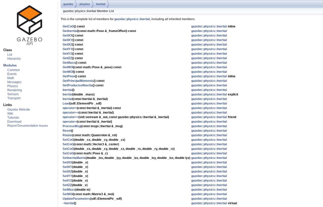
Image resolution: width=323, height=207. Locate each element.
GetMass (69, 62)
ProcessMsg (72, 126)
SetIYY (67, 176)
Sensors (13, 94)
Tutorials (13, 117)
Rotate (67, 135)
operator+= (70, 112)
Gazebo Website (18, 109)
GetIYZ (67, 53)
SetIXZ (67, 171)
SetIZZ (67, 185)
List (9, 54)
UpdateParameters (76, 198)
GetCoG (68, 26)
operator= (70, 121)
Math (10, 78)
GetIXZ (67, 44)
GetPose (69, 76)
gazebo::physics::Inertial (132, 19)
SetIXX (67, 162)
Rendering (14, 90)
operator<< (70, 117)
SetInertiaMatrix (74, 158)
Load (66, 103)
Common (13, 70)
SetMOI (68, 194)
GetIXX (67, 35)
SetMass (69, 189)
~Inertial (68, 203)
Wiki (10, 113)
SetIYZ (67, 180)
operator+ (70, 108)
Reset (67, 130)
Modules (10, 65)
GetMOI (68, 67)
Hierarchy (14, 58)
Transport (13, 98)
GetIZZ (67, 58)
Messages (14, 82)
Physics (12, 86)
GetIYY (67, 49)
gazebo (68, 4)
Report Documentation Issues (27, 125)
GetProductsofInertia (78, 85)
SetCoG (68, 140)
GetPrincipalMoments (78, 81)
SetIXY (67, 167)
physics (84, 4)
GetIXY (67, 40)
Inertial (100, 4)
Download (14, 121)
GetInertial (70, 31)
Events (12, 74)
